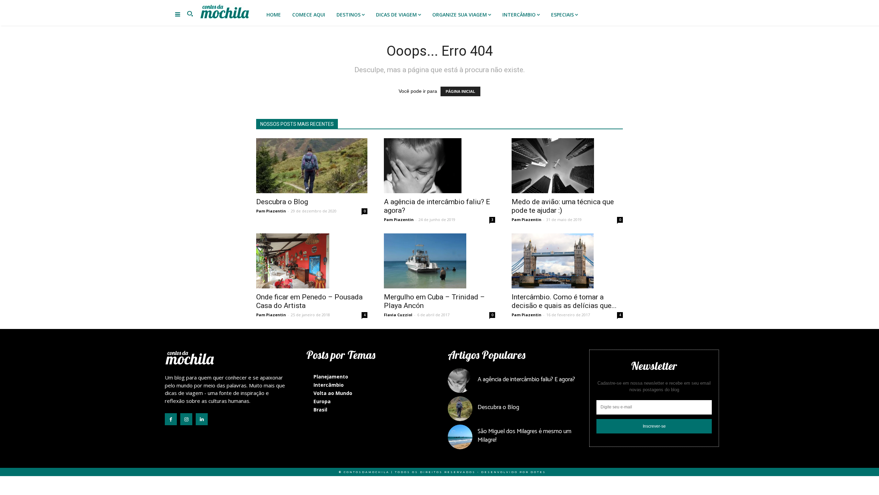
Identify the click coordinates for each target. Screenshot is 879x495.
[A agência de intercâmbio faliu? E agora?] (439, 165)
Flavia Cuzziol (398, 314)
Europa (322, 401)
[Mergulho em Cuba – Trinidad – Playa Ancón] (439, 260)
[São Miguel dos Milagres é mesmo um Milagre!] (460, 437)
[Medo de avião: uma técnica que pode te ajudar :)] (567, 165)
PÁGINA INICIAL (460, 91)
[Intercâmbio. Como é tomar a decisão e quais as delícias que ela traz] (567, 260)
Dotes (538, 472)
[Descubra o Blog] (311, 165)
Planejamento (330, 376)
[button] (189, 14)
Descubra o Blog (282, 202)
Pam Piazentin (271, 210)
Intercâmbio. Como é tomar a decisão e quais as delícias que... (564, 301)
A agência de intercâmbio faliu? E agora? (526, 379)
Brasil (320, 409)
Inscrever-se (654, 426)
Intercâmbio (328, 385)
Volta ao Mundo (332, 393)
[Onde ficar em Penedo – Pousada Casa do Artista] (311, 260)
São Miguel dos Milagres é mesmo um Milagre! (524, 435)
